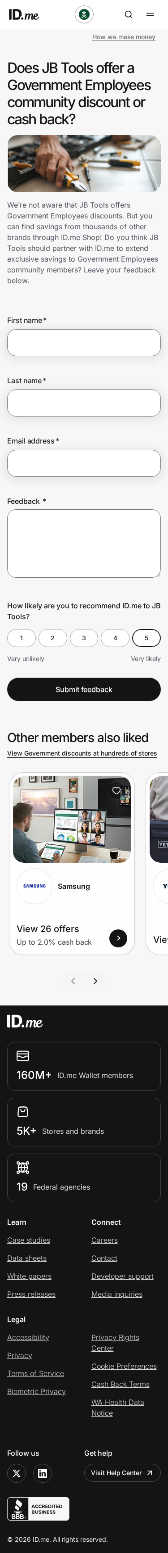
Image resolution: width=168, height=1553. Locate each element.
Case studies (28, 1240)
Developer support (122, 1276)
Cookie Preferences (124, 1366)
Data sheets (27, 1258)
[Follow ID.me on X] (16, 1473)
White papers (29, 1276)
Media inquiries (116, 1294)
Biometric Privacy (36, 1391)
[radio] (21, 638)
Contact (104, 1258)
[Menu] (150, 14)
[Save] (116, 791)
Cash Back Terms (120, 1384)
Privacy (19, 1355)
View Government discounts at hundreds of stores (82, 753)
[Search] (129, 14)
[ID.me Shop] (29, 14)
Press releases (31, 1294)
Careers (104, 1240)
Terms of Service (35, 1373)
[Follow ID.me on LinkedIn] (42, 1473)
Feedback (26, 501)
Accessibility (28, 1337)
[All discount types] (84, 14)
